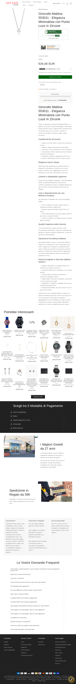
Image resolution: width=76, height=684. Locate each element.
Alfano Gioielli (11, 676)
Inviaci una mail (8, 647)
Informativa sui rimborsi (21, 679)
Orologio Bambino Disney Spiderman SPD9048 (7, 332)
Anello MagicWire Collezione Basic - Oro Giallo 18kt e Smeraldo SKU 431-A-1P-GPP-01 (7, 353)
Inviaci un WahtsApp (9, 650)
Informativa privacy (60, 647)
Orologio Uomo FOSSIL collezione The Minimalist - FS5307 (56, 380)
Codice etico (41, 644)
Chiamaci (6, 644)
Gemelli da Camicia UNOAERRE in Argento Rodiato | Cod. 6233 (32, 332)
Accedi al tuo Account (26, 655)
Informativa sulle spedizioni (63, 679)
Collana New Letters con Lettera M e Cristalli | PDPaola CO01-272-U (56, 332)
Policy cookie (58, 652)
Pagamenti (24, 647)
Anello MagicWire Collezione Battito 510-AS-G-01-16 (19, 356)
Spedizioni (23, 652)
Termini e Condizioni (60, 642)
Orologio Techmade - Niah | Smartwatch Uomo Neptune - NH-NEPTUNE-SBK (68, 356)
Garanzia (57, 655)
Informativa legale (41, 680)
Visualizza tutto (38, 396)
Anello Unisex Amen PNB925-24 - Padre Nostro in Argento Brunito (44, 332)
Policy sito (58, 650)
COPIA (57, 35)
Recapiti (34, 680)
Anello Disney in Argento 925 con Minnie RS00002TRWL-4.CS (20, 383)
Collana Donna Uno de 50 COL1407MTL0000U (32, 356)
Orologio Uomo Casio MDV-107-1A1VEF (19, 331)
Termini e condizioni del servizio (48, 679)
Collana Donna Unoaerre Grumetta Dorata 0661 (44, 356)
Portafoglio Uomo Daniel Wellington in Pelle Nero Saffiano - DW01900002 (68, 380)
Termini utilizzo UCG (60, 660)
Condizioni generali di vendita (63, 644)
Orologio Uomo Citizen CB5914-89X (56, 355)
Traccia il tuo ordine (26, 644)
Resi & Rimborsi (25, 650)
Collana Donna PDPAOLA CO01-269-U (69, 334)
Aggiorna (42, 84)
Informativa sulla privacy (33, 679)
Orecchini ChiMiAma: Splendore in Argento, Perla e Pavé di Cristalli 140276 (7, 380)
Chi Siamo (41, 642)
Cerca (22, 642)
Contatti (6, 642)
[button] (27, 2)
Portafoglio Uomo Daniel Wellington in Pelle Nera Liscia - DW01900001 (44, 380)
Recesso (57, 663)
